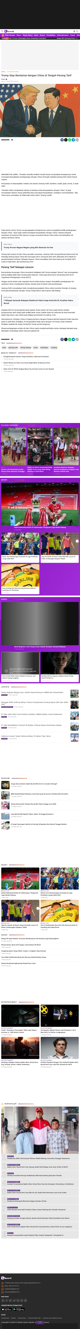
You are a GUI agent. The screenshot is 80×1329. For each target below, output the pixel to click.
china (4, 348)
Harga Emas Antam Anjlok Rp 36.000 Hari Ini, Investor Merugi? (34, 784)
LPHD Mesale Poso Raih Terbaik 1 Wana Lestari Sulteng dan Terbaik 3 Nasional (36, 1210)
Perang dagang (25, 348)
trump (36, 348)
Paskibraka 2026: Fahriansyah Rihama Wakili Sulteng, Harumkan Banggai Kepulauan (38, 1158)
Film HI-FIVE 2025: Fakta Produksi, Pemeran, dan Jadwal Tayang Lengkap (19, 677)
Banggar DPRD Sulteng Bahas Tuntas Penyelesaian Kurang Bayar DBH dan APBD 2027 (34, 703)
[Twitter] (66, 140)
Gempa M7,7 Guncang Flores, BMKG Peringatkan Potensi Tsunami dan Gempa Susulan (34, 38)
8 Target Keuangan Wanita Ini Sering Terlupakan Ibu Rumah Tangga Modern (39, 824)
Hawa (3, 79)
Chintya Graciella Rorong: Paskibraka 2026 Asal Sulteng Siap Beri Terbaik (34, 1176)
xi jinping (54, 348)
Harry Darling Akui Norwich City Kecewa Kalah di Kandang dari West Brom (19, 589)
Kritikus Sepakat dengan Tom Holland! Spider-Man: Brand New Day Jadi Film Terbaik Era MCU (59, 1063)
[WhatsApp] (69, 140)
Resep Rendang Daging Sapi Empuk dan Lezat (18, 963)
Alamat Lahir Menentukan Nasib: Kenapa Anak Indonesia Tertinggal (13, 471)
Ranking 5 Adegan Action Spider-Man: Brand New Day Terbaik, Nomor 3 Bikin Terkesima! (19, 1063)
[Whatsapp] (10, 1300)
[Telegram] (73, 140)
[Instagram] (18, 1300)
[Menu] (2, 31)
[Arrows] (2, 443)
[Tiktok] (25, 1300)
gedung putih (13, 348)
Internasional (13, 71)
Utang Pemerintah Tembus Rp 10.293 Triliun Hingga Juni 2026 (33, 804)
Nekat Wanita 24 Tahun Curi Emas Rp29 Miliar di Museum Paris (26, 363)
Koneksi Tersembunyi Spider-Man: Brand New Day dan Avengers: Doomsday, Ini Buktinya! (40, 1184)
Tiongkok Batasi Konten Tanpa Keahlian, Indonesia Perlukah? (26, 357)
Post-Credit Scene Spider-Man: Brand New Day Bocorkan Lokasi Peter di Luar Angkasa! (39, 1227)
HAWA (3, 71)
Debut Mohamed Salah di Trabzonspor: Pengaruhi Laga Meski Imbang (40, 527)
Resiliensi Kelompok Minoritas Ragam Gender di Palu (27, 1201)
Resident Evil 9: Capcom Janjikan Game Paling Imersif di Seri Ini (57, 677)
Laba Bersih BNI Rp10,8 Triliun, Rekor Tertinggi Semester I (32, 814)
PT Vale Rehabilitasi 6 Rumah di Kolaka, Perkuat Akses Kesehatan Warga (31, 725)
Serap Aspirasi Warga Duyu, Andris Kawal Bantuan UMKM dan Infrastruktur (32, 692)
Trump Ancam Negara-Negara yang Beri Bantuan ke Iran (28, 247)
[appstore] (6, 1310)
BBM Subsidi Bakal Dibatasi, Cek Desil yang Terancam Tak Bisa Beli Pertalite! (39, 794)
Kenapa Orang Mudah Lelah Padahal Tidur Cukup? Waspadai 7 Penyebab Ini (35, 1235)
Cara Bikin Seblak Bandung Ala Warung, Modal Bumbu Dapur (23, 957)
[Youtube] (21, 1300)
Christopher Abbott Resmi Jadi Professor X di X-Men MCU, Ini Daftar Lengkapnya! (58, 1031)
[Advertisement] (40, 14)
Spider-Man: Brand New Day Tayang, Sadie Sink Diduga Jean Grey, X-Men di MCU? (37, 1167)
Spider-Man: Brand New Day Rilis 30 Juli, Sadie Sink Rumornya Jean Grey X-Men (37, 1193)
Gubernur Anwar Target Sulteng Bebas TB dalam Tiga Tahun (26, 736)
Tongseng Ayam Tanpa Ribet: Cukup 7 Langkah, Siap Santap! (23, 951)
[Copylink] (77, 140)
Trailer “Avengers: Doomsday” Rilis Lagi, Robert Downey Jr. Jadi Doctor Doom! (19, 1031)
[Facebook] (62, 140)
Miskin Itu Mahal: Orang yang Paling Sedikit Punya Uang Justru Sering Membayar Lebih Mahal (40, 469)
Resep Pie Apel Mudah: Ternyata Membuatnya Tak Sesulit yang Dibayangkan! (30, 939)
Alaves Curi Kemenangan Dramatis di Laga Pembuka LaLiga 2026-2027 (20, 558)
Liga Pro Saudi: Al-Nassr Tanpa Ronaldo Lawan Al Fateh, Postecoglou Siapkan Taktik (58, 558)
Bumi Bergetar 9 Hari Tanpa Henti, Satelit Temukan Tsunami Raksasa (40, 647)
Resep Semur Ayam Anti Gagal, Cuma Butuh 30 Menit (21, 945)
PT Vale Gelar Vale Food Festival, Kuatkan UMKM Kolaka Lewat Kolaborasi (31, 714)
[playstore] (19, 1310)
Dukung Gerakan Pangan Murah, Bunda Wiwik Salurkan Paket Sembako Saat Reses (38, 1218)
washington (44, 348)
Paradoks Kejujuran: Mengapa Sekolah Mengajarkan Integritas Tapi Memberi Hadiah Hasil (66, 469)
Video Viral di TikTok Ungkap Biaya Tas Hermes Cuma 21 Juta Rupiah (28, 369)
